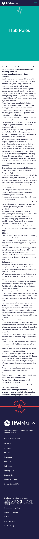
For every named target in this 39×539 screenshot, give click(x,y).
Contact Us (8, 475)
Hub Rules (8, 466)
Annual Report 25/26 (12, 484)
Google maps (15, 438)
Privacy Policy (9, 521)
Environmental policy (12, 508)
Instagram (8, 457)
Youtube (7, 453)
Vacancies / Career (11, 480)
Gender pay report (11, 512)
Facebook (7, 448)
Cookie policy (9, 526)
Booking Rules (9, 471)
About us (7, 462)
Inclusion (7, 517)
